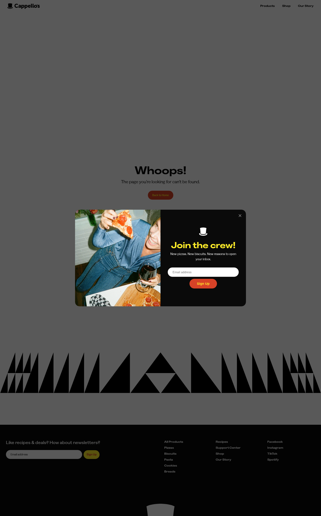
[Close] (240, 216)
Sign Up (203, 284)
